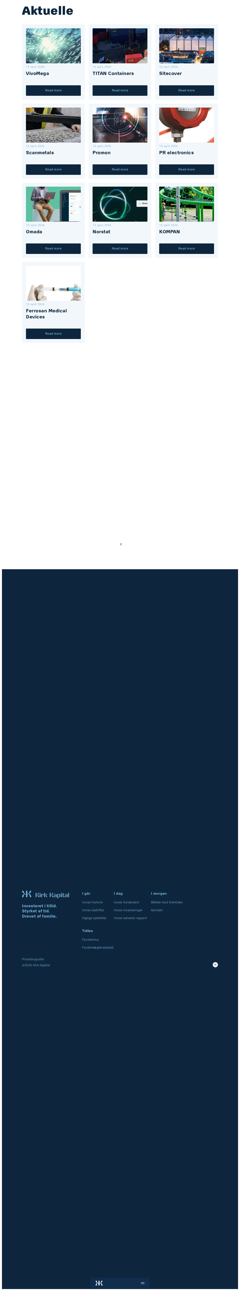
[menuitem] (96, 902)
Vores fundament (126, 902)
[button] (142, 1283)
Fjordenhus (90, 940)
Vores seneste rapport (130, 918)
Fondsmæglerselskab (98, 948)
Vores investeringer (128, 910)
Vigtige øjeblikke (94, 918)
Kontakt (157, 910)
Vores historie (92, 902)
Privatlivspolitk (33, 959)
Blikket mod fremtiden (167, 902)
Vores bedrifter (93, 910)
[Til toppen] (215, 964)
